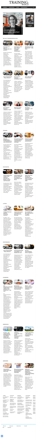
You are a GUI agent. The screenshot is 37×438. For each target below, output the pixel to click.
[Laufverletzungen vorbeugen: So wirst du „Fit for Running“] (18, 208)
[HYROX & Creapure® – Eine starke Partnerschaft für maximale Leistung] (18, 329)
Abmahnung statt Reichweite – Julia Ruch (29, 47)
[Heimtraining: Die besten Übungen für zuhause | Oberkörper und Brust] (18, 171)
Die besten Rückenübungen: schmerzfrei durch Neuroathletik (18, 287)
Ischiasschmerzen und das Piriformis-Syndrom (7, 213)
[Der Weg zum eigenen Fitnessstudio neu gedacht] (7, 43)
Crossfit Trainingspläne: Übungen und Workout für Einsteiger (5, 406)
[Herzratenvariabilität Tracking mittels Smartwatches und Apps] (18, 135)
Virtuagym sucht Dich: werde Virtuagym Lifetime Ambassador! (18, 49)
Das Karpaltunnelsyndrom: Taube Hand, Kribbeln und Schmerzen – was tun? (8, 288)
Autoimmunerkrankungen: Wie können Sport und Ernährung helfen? (21, 409)
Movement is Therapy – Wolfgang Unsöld (18, 77)
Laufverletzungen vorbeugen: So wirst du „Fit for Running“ (18, 213)
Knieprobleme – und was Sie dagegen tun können (28, 405)
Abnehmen (34, 395)
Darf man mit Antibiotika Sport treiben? (28, 397)
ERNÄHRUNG (5, 9)
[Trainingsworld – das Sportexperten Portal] (18, 3)
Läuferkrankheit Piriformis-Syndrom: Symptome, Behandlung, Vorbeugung (28, 410)
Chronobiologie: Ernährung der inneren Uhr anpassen (20, 397)
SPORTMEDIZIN (24, 7)
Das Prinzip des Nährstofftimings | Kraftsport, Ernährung (20, 404)
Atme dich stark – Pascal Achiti (29, 77)
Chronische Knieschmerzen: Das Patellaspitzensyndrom (29, 417)
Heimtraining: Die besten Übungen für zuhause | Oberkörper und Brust (18, 177)
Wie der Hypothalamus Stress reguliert (28, 251)
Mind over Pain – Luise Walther (18, 108)
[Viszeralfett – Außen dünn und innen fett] (7, 365)
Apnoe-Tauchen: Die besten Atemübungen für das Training (13, 404)
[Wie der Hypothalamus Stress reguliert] (29, 246)
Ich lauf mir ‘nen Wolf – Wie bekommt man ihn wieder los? (13, 407)
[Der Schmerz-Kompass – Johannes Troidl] (7, 103)
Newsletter (9, 427)
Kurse (17, 7)
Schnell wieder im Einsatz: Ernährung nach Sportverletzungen (20, 401)
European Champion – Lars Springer (29, 108)
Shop (11, 9)
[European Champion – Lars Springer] (29, 103)
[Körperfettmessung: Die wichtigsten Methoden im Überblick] (18, 365)
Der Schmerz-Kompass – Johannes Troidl (7, 108)
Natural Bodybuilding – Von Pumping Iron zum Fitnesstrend (7, 140)
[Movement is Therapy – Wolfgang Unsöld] (18, 73)
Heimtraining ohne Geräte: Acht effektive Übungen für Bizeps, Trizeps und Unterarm (7, 178)
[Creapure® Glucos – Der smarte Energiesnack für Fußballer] (29, 329)
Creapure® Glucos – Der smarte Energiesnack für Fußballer (29, 334)
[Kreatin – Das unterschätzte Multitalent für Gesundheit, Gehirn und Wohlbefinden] (7, 329)
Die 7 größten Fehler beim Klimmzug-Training (6, 397)
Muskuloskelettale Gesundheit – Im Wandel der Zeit (18, 251)
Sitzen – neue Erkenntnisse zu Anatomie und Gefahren (28, 287)
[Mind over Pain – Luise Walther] (18, 103)
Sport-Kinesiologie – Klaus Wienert (7, 77)
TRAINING (5, 7)
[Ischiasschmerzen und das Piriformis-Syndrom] (7, 208)
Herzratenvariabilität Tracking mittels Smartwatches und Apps (19, 140)
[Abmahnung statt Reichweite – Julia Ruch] (29, 43)
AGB (3, 427)
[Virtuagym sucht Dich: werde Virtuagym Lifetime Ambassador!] (18, 43)
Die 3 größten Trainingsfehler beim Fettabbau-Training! (6, 413)
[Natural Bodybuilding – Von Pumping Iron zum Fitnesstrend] (7, 135)
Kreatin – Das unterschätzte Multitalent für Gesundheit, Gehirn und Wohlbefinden (6, 335)
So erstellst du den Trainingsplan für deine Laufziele (29, 213)
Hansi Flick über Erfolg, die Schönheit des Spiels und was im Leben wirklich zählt (29, 178)
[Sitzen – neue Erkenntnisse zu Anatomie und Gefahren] (29, 282)
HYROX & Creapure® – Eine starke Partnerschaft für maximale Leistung (18, 335)
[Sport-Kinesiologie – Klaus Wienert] (7, 73)
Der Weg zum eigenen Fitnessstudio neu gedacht (7, 48)
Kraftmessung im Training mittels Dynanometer (29, 140)
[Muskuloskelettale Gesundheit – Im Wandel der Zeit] (18, 246)
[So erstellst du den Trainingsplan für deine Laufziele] (29, 208)
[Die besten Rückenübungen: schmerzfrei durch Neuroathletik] (18, 282)
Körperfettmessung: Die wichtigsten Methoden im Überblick (19, 371)
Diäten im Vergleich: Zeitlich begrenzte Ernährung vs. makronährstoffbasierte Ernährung (30, 372)
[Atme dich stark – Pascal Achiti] (29, 73)
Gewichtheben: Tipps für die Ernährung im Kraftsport (20, 413)
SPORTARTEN (11, 7)
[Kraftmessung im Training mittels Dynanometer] (29, 135)
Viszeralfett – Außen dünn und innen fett (7, 370)
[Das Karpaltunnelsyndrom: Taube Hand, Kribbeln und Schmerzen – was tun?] (7, 282)
